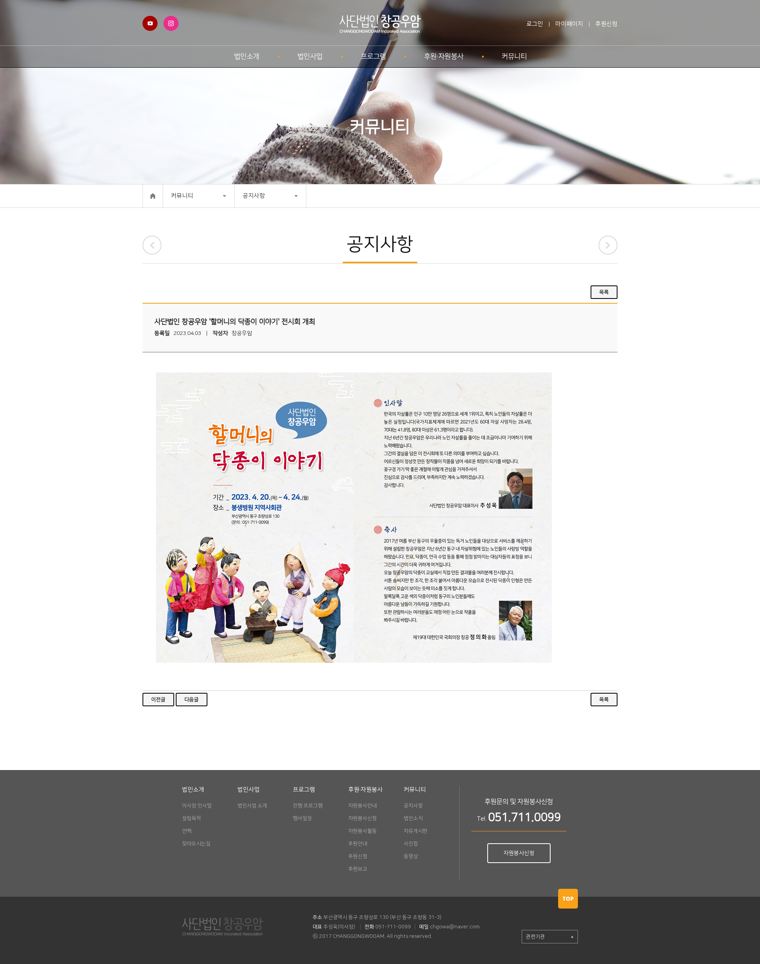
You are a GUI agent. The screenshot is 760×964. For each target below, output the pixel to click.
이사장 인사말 (197, 805)
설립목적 (191, 818)
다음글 (191, 699)
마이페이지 (569, 24)
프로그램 (373, 57)
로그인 (534, 24)
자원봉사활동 (362, 831)
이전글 (158, 699)
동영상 (411, 856)
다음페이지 (608, 245)
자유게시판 (416, 831)
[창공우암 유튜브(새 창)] (150, 19)
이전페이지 (152, 245)
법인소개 (246, 57)
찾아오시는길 (196, 843)
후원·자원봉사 (444, 57)
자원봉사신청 (362, 818)
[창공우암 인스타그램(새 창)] (171, 19)
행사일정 (302, 818)
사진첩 (411, 843)
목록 (604, 292)
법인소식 (413, 818)
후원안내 (357, 843)
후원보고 (357, 869)
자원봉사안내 (362, 805)
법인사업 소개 (252, 805)
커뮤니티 (514, 57)
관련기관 (535, 936)
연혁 (187, 831)
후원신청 (606, 24)
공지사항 (254, 195)
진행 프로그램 (308, 805)
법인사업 (310, 57)
